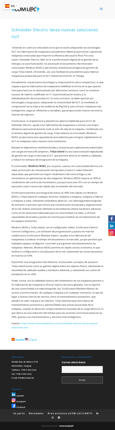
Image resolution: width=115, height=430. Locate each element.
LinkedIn (20, 395)
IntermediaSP (66, 425)
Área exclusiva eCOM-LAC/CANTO (70, 413)
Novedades (36, 413)
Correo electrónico (74, 362)
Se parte (19, 413)
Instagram (21, 401)
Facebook (20, 407)
